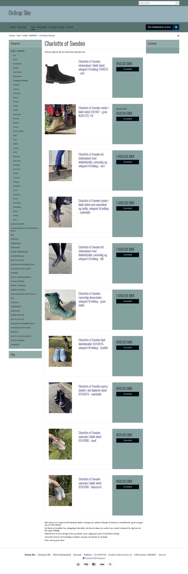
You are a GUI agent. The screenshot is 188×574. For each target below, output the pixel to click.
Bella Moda (17, 72)
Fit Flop (16, 102)
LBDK (15, 144)
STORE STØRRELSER (19, 252)
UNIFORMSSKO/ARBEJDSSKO (23, 265)
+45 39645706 (99, 555)
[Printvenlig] (178, 36)
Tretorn (16, 216)
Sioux (15, 190)
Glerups (16, 119)
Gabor (15, 106)
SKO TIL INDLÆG (17, 260)
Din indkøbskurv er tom (159, 27)
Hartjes (16, 123)
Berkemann (17, 76)
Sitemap (162, 555)
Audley (15, 68)
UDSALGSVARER (17, 281)
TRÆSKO (14, 273)
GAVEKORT (15, 345)
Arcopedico (17, 64)
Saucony (16, 178)
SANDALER (15, 248)
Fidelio (15, 97)
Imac (15, 140)
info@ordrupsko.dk (123, 555)
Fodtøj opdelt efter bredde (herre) (23, 294)
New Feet (16, 161)
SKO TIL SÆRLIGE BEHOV (21, 277)
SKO (12, 235)
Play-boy (16, 169)
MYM (15, 152)
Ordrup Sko (20, 12)
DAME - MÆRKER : (18, 51)
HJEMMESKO (16, 243)
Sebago (16, 182)
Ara (14, 55)
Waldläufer (17, 207)
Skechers (16, 195)
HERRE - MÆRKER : (19, 286)
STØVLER (14, 239)
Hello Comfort (18, 131)
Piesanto (16, 165)
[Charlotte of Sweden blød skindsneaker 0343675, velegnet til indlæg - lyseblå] (60, 351)
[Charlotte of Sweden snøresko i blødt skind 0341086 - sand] (60, 444)
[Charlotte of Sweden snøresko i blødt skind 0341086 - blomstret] (60, 490)
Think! (15, 199)
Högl (15, 135)
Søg (177, 3)
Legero (16, 148)
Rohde (15, 173)
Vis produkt (127, 69)
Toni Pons (17, 203)
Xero (15, 220)
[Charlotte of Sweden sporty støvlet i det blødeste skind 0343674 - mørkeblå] (60, 397)
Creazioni (17, 93)
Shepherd (17, 186)
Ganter (15, 110)
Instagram (100, 558)
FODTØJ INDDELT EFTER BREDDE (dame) (24, 229)
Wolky (15, 211)
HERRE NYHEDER (18, 290)
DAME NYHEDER (17, 224)
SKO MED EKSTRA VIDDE (21, 269)
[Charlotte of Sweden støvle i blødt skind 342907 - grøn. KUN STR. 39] (60, 119)
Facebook (89, 558)
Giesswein (17, 114)
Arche (15, 60)
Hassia (15, 127)
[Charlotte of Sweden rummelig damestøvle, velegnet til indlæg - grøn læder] (60, 304)
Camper (16, 85)
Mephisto (16, 157)
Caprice (16, 89)
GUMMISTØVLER (17, 256)
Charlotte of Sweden (20, 81)
